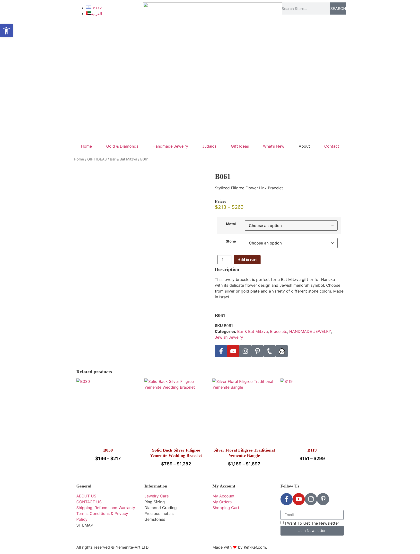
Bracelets (278, 331)
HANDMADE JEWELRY (310, 331)
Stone (231, 241)
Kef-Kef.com (255, 547)
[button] (6, 30)
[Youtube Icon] (233, 351)
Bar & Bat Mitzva (123, 159)
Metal (231, 224)
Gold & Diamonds (122, 146)
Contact (331, 146)
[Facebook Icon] (221, 351)
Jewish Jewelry (229, 337)
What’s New (273, 146)
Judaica (209, 146)
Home (86, 146)
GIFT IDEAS (97, 159)
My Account (223, 486)
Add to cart (247, 260)
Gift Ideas (240, 146)
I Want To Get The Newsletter (312, 522)
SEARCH (338, 8)
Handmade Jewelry (170, 146)
